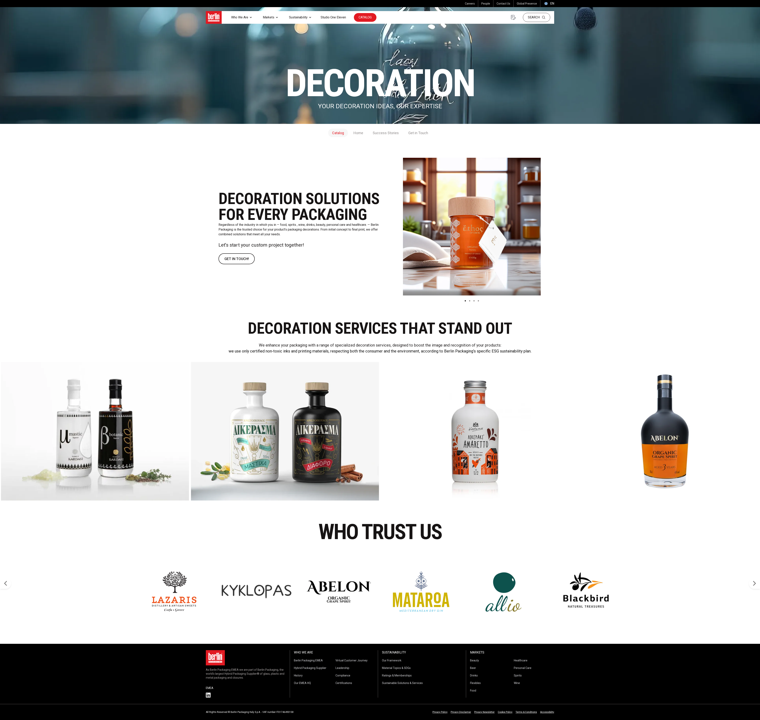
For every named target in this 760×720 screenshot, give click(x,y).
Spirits (518, 675)
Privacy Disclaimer (461, 712)
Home (358, 133)
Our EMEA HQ (302, 683)
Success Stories (386, 133)
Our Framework (391, 660)
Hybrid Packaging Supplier (310, 668)
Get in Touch (418, 133)
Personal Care (522, 668)
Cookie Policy (505, 712)
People (485, 3)
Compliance (342, 675)
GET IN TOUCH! (236, 259)
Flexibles (475, 683)
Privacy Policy (439, 712)
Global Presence (527, 3)
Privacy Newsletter (484, 712)
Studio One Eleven (333, 17)
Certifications (343, 683)
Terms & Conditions (526, 712)
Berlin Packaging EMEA (308, 660)
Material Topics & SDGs (396, 668)
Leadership (342, 668)
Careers (470, 3)
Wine (517, 683)
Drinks (474, 675)
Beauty (474, 660)
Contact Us (503, 3)
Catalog (365, 17)
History (298, 675)
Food (473, 690)
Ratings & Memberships (397, 675)
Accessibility (547, 712)
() (548, 3)
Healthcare (520, 660)
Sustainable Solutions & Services (402, 683)
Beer (473, 668)
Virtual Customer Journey (351, 660)
